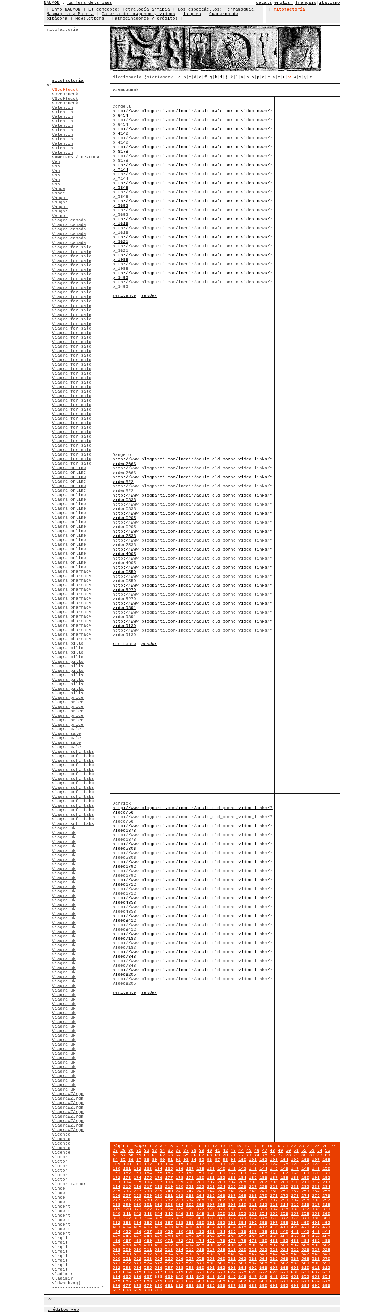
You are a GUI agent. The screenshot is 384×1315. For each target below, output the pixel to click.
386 (158, 1222)
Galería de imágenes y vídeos (138, 14)
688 (242, 1285)
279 (137, 1200)
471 (169, 1240)
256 (116, 1195)
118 (211, 1164)
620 (190, 1272)
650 (284, 1276)
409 (179, 1227)
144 (263, 1168)
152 (127, 1173)
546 (295, 1254)
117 (200, 1164)
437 (253, 1231)
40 (209, 1150)
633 (326, 1272)
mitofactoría (68, 80)
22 (293, 1146)
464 (316, 1236)
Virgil (60, 1238)
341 (127, 1213)
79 (296, 1155)
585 (263, 1263)
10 (199, 1146)
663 (200, 1281)
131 (127, 1168)
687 (232, 1285)
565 (274, 1258)
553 (148, 1258)
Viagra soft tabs (73, 751)
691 (274, 1285)
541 (242, 1254)
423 (326, 1227)
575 (158, 1263)
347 (190, 1213)
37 (186, 1150)
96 (209, 1159)
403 (116, 1227)
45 (249, 1150)
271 (274, 1195)
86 (131, 1159)
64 (178, 1155)
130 (116, 1168)
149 (316, 1168)
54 (319, 1150)
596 (158, 1267)
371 (221, 1218)
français (306, 2)
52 (304, 1150)
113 (158, 1164)
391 (211, 1222)
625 (242, 1272)
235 (116, 1191)
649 (274, 1276)
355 (274, 1213)
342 (137, 1213)
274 (305, 1195)
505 (305, 1245)
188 (284, 1177)
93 (186, 1159)
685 (211, 1285)
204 (232, 1182)
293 (284, 1200)
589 (305, 1263)
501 (263, 1245)
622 (211, 1272)
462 (295, 1236)
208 (274, 1182)
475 (211, 1240)
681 (169, 1285)
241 (179, 1191)
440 (284, 1231)
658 (148, 1281)
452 (190, 1236)
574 (148, 1263)
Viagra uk (64, 828)
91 (170, 1159)
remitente (124, 295)
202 (211, 1182)
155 (158, 1173)
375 (263, 1218)
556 (179, 1258)
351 (232, 1213)
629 (284, 1272)
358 (305, 1213)
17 (254, 1146)
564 (263, 1258)
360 (326, 1213)
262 (179, 1195)
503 (284, 1245)
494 (190, 1245)
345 (169, 1213)
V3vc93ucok (65, 94)
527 (316, 1249)
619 (179, 1272)
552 (137, 1258)
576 (169, 1263)
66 (193, 1155)
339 (326, 1209)
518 (221, 1249)
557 (190, 1258)
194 (127, 1182)
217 (148, 1186)
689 (253, 1285)
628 (274, 1272)
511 (148, 1249)
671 (284, 1281)
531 (137, 1254)
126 (295, 1164)
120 (232, 1164)
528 (326, 1249)
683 (190, 1285)
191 (316, 1177)
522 (263, 1249)
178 (179, 1177)
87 (138, 1159)
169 (305, 1173)
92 (178, 1159)
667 (242, 1281)
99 (233, 1159)
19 (270, 1146)
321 (137, 1209)
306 (200, 1204)
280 (148, 1200)
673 (305, 1281)
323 (158, 1209)
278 (127, 1200)
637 (148, 1276)
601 (211, 1267)
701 (158, 1290)
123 (263, 1164)
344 (158, 1213)
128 (316, 1164)
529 (116, 1254)
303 (169, 1204)
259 (148, 1195)
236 (127, 1191)
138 (200, 1168)
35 (170, 1150)
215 (127, 1186)
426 (137, 1231)
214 (116, 1186)
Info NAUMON (66, 9)
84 (115, 1159)
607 (274, 1267)
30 (131, 1150)
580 (211, 1263)
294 (295, 1200)
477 (232, 1240)
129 (326, 1164)
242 (190, 1191)
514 (179, 1249)
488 (127, 1245)
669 (263, 1281)
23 (301, 1146)
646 (242, 1276)
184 (242, 1177)
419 (284, 1227)
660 (169, 1281)
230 (284, 1186)
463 (305, 1236)
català (264, 2)
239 (158, 1191)
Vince (58, 1188)
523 (274, 1249)
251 (284, 1191)
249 (263, 1191)
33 (154, 1150)
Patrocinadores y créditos (145, 18)
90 (162, 1159)
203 (221, 1182)
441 (295, 1231)
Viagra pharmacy (72, 571)
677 (127, 1285)
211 (305, 1182)
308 (221, 1204)
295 (305, 1200)
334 (274, 1209)
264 (200, 1195)
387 (169, 1222)
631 (305, 1272)
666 (232, 1281)
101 (253, 1159)
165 (263, 1173)
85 (123, 1159)
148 (305, 1168)
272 (284, 1195)
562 (242, 1258)
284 (190, 1200)
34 (162, 1150)
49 (280, 1150)
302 (158, 1204)
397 (274, 1222)
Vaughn (60, 198)
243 (200, 1191)
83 (327, 1155)
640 (179, 1276)
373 (242, 1218)
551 (127, 1258)
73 (249, 1155)
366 (169, 1218)
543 (263, 1254)
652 (305, 1276)
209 (284, 1182)
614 (127, 1272)
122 (253, 1164)
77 (280, 1155)
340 (116, 1213)
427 (148, 1231)
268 (242, 1195)
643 (211, 1276)
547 (305, 1254)
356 (284, 1213)
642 (200, 1276)
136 (179, 1168)
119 (221, 1164)
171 (326, 1173)
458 (253, 1236)
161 (221, 1173)
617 (158, 1272)
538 (211, 1254)
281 (158, 1200)
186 (263, 1177)
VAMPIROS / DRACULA (75, 157)
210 (295, 1182)
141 (232, 1168)
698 (127, 1290)
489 (137, 1245)
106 (305, 1159)
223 (211, 1186)
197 (158, 1182)
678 (137, 1285)
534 (169, 1254)
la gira (192, 14)
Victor (60, 1157)
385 (148, 1222)
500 (253, 1245)
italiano (329, 2)
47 (264, 1150)
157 (179, 1173)
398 (284, 1222)
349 (211, 1213)
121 (242, 1164)
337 (305, 1209)
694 (305, 1285)
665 (221, 1281)
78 (288, 1155)
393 (232, 1222)
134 (158, 1168)
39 (201, 1150)
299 (127, 1204)
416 (253, 1227)
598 (179, 1267)
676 (116, 1285)
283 (179, 1200)
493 (179, 1245)
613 (116, 1272)
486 (326, 1240)
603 (232, 1267)
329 (221, 1209)
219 (169, 1186)
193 (116, 1182)
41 (217, 1150)
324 (169, 1209)
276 (326, 1195)
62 (162, 1155)
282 (169, 1200)
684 (200, 1285)
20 (277, 1146)
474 (200, 1240)
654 (326, 1276)
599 (190, 1267)
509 (127, 1249)
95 (201, 1159)
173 (127, 1177)
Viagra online (69, 468)
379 (305, 1218)
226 (242, 1186)
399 (295, 1222)
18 (262, 1146)
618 (169, 1272)
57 (123, 1155)
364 (148, 1218)
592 (116, 1267)
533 (158, 1254)
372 (232, 1218)
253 (305, 1191)
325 (179, 1209)
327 (200, 1209)
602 (221, 1267)
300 (137, 1204)
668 (253, 1281)
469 (148, 1240)
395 (253, 1222)
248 (253, 1191)
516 (200, 1249)
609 (295, 1267)
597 (169, 1267)
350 (221, 1213)
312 (263, 1204)
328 (211, 1209)
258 (137, 1195)
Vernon (60, 216)
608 (284, 1267)
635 (127, 1276)
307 (211, 1204)
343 (148, 1213)
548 (316, 1254)
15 (238, 1146)
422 (316, 1227)
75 (264, 1155)
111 (137, 1164)
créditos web (63, 1309)
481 (274, 1240)
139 (211, 1168)
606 (263, 1267)
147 (295, 1168)
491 (158, 1245)
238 (148, 1191)
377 (284, 1218)
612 (326, 1267)
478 (242, 1240)
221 (190, 1186)
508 (116, 1249)
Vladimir (62, 1274)
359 (316, 1213)
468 (137, 1240)
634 (116, 1276)
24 (309, 1146)
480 (263, 1240)
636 (137, 1276)
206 (253, 1182)
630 (295, 1272)
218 (158, 1186)
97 (217, 1159)
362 (127, 1218)
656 (127, 1281)
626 (253, 1272)
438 (263, 1231)
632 (316, 1272)
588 (295, 1263)
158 (190, 1173)
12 (215, 1146)
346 (179, 1213)
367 (179, 1218)
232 (305, 1186)
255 (326, 1191)
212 (316, 1182)
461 (284, 1236)
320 (127, 1209)
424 (116, 1231)
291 (263, 1200)
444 (326, 1231)
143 (253, 1168)
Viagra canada (69, 220)
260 (158, 1195)
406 (148, 1227)
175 (148, 1177)
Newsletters (89, 18)
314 (284, 1204)
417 (263, 1227)
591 (326, 1263)
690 (263, 1285)
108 (326, 1159)
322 (148, 1209)
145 (274, 1168)
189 (295, 1177)
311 (253, 1204)
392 (221, 1222)
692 (284, 1285)
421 (305, 1227)
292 (274, 1200)
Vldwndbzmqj (66, 1283)
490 (148, 1245)
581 (221, 1263)
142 (242, 1168)
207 (263, 1182)
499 (242, 1245)
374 (253, 1218)
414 (232, 1227)
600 (200, 1267)
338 (316, 1209)
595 (148, 1267)
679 (148, 1285)
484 (305, 1240)
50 (288, 1150)
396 (263, 1222)
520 (242, 1249)
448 (148, 1236)
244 (211, 1191)
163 (242, 1173)
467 (127, 1240)
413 (221, 1227)
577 (179, 1263)
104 (284, 1159)
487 (116, 1245)
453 (200, 1236)
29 (123, 1150)
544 (274, 1254)
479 (253, 1240)
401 (316, 1222)
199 (179, 1182)
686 (221, 1285)
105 (295, 1159)
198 (169, 1182)
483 (295, 1240)
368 (190, 1218)
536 (190, 1254)
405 (137, 1227)
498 (232, 1245)
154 (148, 1173)
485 (316, 1240)
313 (274, 1204)
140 (221, 1168)
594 (137, 1267)
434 (221, 1231)
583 (242, 1263)
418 (274, 1227)
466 (116, 1240)
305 (190, 1204)
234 (326, 1186)
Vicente (61, 1134)
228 (263, 1186)
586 (274, 1263)
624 (232, 1272)
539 (221, 1254)
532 (148, 1254)
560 (221, 1258)
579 (200, 1263)
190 (305, 1177)
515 (190, 1249)
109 (116, 1164)
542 (253, 1254)
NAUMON (52, 2)
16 (246, 1146)
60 (146, 1155)
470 (158, 1240)
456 (232, 1236)
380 (316, 1218)
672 (295, 1281)
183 (232, 1177)
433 (211, 1231)
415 (242, 1227)
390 (200, 1222)
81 (312, 1155)
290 (253, 1200)
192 (326, 1177)
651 (295, 1276)
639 (169, 1276)
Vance (58, 189)
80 (304, 1155)
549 (326, 1254)
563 (253, 1258)
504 (295, 1245)
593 (127, 1267)
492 (169, 1245)
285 (200, 1200)
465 (326, 1236)
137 (190, 1168)
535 (179, 1254)
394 (242, 1222)
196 (148, 1182)
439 (274, 1231)
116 (190, 1164)
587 (284, 1263)
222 (200, 1186)
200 (190, 1182)
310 (242, 1204)
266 (221, 1195)
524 (284, 1249)
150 (326, 1168)
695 (316, 1285)
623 (221, 1272)
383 (127, 1222)
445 (116, 1236)
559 (211, 1258)
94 (193, 1159)
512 (158, 1249)
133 (148, 1168)
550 (116, 1258)
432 (200, 1231)
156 (169, 1173)
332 (253, 1209)
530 (127, 1254)
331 (242, 1209)
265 (211, 1195)
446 (127, 1236)
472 (179, 1240)
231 (295, 1186)
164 (253, 1173)
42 (225, 1150)
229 (274, 1186)
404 (127, 1227)
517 (211, 1249)
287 (221, 1200)
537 (200, 1254)
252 (295, 1191)
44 (241, 1150)
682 (179, 1285)
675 (326, 1281)
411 (200, 1227)
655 (116, 1281)
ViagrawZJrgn (68, 1094)
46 (257, 1150)
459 (263, 1236)
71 (233, 1155)
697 (116, 1290)
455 (221, 1236)
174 (137, 1177)
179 (190, 1177)
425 (127, 1231)
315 (295, 1204)
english (283, 2)
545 (284, 1254)
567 (295, 1258)
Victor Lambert (70, 1184)
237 (137, 1191)
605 (253, 1267)
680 (158, 1285)
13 (222, 1146)
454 (211, 1236)
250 (274, 1191)
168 (295, 1173)
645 (232, 1276)
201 (200, 1182)
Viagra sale (66, 729)
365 (158, 1218)
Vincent (61, 1206)
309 (232, 1204)
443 (316, 1231)
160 (211, 1173)
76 (272, 1155)
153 (137, 1173)
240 (169, 1191)
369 (200, 1218)
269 (253, 1195)
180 (200, 1177)
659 (158, 1281)
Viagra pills (68, 643)
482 (284, 1240)
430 (179, 1231)
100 (242, 1159)
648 (263, 1276)
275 (316, 1195)
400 (305, 1222)
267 (232, 1195)
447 (137, 1236)
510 (137, 1249)
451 (179, 1236)
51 (296, 1150)
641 (190, 1276)
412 (211, 1227)
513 (169, 1249)
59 (138, 1155)
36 (178, 1150)
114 (169, 1164)
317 (316, 1204)
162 (232, 1173)
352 (242, 1213)
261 (169, 1195)
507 (326, 1245)
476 (221, 1240)
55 (327, 1150)
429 (169, 1231)
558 (200, 1258)
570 (326, 1258)
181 (211, 1177)
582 (232, 1263)
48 (272, 1150)
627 (263, 1272)
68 (209, 1155)
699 (137, 1290)
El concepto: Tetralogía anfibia (129, 9)
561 (232, 1258)
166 (274, 1173)
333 (263, 1209)
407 (158, 1227)
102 (263, 1159)
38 (193, 1150)
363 (137, 1218)
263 (190, 1195)
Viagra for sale (72, 247)
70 (225, 1155)
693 (295, 1285)
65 (186, 1155)
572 (127, 1263)
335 (284, 1209)
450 (169, 1236)
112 (148, 1164)
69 (217, 1155)
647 (253, 1276)
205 (242, 1182)
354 (263, 1213)
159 (200, 1173)
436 (242, 1231)
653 (316, 1276)
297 (326, 1200)
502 (274, 1245)
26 (325, 1146)
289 (242, 1200)
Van (56, 161)
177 (169, 1177)
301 (148, 1204)
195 (137, 1182)
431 (190, 1231)
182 (221, 1177)
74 (257, 1155)
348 (200, 1213)
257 (127, 1195)
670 (274, 1281)
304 (179, 1204)
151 (116, 1173)
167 (284, 1173)
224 (221, 1186)
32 (146, 1150)
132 (137, 1168)
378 (295, 1218)
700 (148, 1290)
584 (253, 1263)
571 (116, 1263)
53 (312, 1150)
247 (242, 1191)
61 (154, 1155)
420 (295, 1227)
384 (137, 1222)
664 (211, 1281)
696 (326, 1285)
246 (232, 1191)
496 (211, 1245)
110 (127, 1164)
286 (211, 1200)
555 (169, 1258)
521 (253, 1249)
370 (211, 1218)
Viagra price (68, 697)
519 (232, 1249)
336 (295, 1209)
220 (179, 1186)
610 (305, 1267)
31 (138, 1150)
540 (232, 1254)
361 (116, 1218)
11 (207, 1146)
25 (317, 1146)
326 (190, 1209)
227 (253, 1186)
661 (179, 1281)
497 (221, 1245)
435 (232, 1231)
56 (115, 1155)
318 (326, 1204)
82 (319, 1155)
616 (148, 1272)
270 (263, 1195)
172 (116, 1177)
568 (305, 1258)
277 (116, 1200)
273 (295, 1195)
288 (232, 1200)
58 (131, 1155)
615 (137, 1272)
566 (284, 1258)
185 (253, 1177)
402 (326, 1222)
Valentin (62, 107)
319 (116, 1209)
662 (190, 1281)
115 (179, 1164)
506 (316, 1245)
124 (274, 1164)
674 (316, 1281)
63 (170, 1155)
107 (316, 1159)
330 (232, 1209)
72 (241, 1155)
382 (116, 1222)
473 (190, 1240)
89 (154, 1159)
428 (158, 1231)
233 (316, 1186)
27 (333, 1146)
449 (158, 1236)
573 (137, 1263)
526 (305, 1249)
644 (221, 1276)
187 (274, 1177)
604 (242, 1267)
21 (285, 1146)
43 (233, 1150)
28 (115, 1150)
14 (230, 1146)
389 (190, 1222)
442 (305, 1231)
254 (316, 1191)
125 (284, 1164)
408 (169, 1227)
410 (190, 1227)
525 (295, 1249)
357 (295, 1213)
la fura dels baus (90, 2)
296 (316, 1200)
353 (253, 1213)
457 (242, 1236)
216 (137, 1186)
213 (326, 1182)
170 (316, 1173)
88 (146, 1159)
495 (200, 1245)
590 (316, 1263)
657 (137, 1281)
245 (221, 1191)
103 (274, 1159)
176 (158, 1177)
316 (305, 1204)
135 (169, 1168)
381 (326, 1218)
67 (201, 1155)
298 (116, 1204)
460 (274, 1236)
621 (200, 1272)
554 (158, 1258)
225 (232, 1186)
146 (284, 1168)
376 (274, 1218)
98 (225, 1159)
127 (305, 1164)
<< (50, 1299)
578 (190, 1263)
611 (316, 1267)
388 (179, 1222)
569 (316, 1258)
